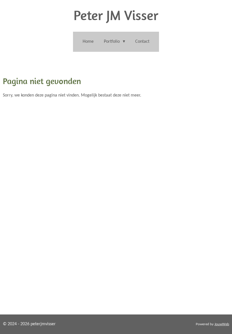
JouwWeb (221, 324)
